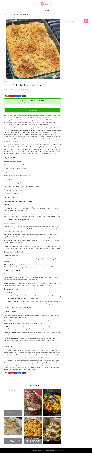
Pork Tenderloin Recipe (32, 413)
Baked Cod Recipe (52, 441)
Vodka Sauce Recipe (52, 413)
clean (30, 285)
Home (35, 10)
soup (28, 175)
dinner (59, 151)
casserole (10, 118)
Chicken (24, 118)
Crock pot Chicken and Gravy (13, 440)
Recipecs (41, 450)
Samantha (6, 89)
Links (56, 10)
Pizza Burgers (13, 413)
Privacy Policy (59, 450)
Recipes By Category (46, 10)
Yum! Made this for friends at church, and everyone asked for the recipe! (32, 440)
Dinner (5, 81)
